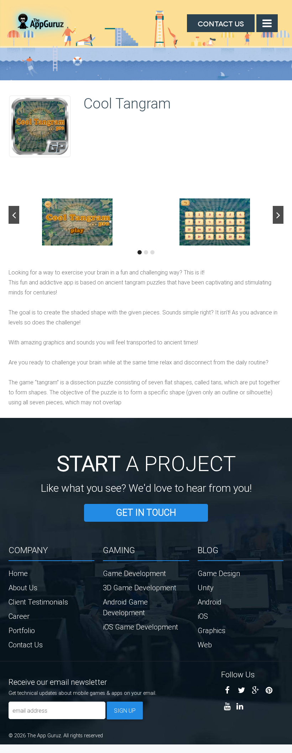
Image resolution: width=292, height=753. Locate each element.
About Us (23, 587)
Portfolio (22, 630)
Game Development (134, 573)
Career (19, 616)
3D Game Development (139, 587)
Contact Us (221, 23)
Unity (206, 587)
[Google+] (255, 690)
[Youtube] (227, 706)
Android (209, 601)
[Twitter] (241, 690)
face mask (1, 750)
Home (18, 573)
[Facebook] (227, 690)
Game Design (219, 573)
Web (205, 644)
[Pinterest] (269, 690)
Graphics (211, 630)
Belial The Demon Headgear (9, 750)
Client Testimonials (38, 601)
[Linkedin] (240, 706)
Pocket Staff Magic (18, 750)
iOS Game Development (140, 626)
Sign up (125, 710)
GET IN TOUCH (146, 512)
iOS (203, 616)
